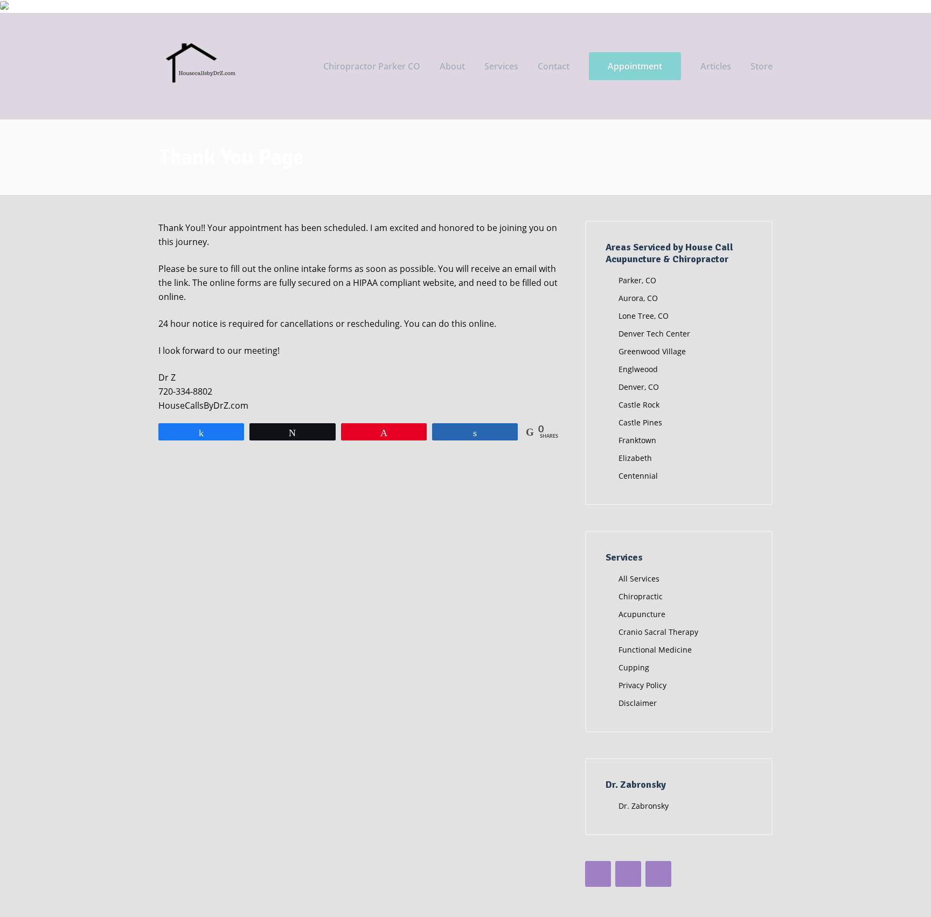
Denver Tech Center (654, 333)
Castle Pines (640, 422)
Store (762, 66)
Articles (715, 66)
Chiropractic (641, 596)
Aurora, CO (638, 298)
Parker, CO (637, 280)
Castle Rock (639, 405)
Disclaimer (638, 703)
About (452, 66)
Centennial (638, 476)
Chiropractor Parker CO (371, 66)
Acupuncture (642, 614)
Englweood (638, 369)
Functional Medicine (655, 650)
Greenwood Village (652, 351)
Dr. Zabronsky (644, 806)
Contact (553, 66)
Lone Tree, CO (644, 316)
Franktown (637, 440)
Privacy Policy (642, 685)
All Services (639, 578)
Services (501, 66)
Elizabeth (635, 458)
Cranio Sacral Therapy (658, 632)
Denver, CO (639, 387)
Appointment (635, 66)
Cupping (634, 667)
